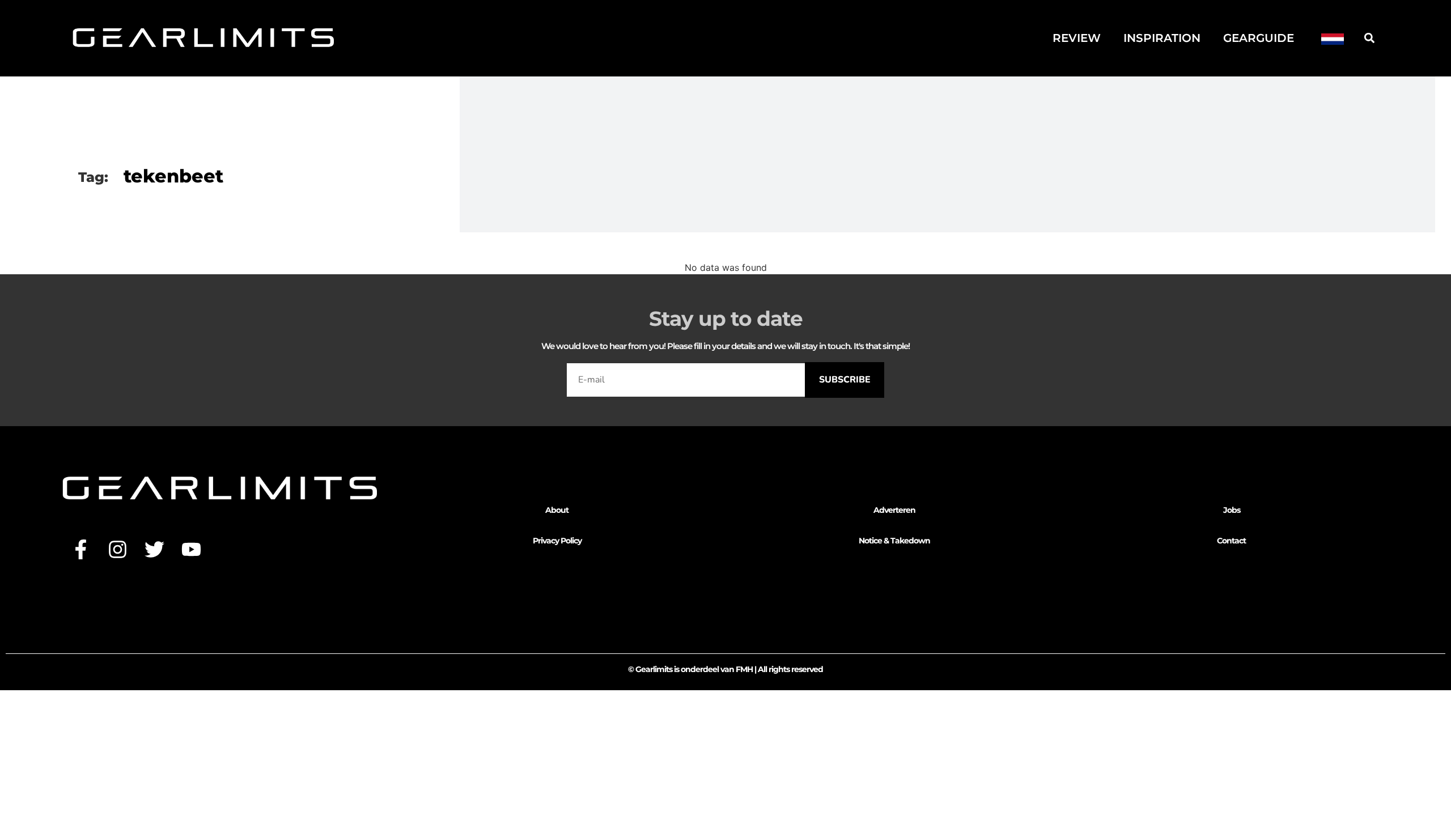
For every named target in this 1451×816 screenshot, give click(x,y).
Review (1077, 38)
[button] (1369, 37)
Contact (1231, 541)
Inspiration (1161, 38)
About (556, 510)
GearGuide (1258, 38)
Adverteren (894, 510)
